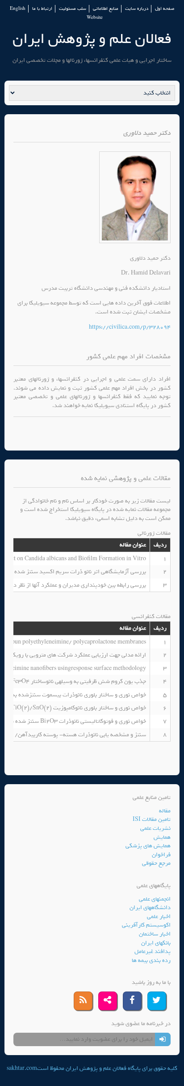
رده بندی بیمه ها (151, 960)
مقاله (165, 811)
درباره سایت (136, 9)
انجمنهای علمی (155, 899)
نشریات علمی (155, 828)
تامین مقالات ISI (152, 819)
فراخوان (161, 854)
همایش (162, 837)
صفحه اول (164, 9)
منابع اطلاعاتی (105, 9)
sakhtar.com (22, 1068)
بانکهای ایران (156, 943)
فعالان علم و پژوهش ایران (92, 38)
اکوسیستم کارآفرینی (146, 925)
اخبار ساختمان (155, 934)
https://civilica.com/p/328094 (130, 327)
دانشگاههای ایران (150, 907)
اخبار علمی (159, 916)
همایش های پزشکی (148, 845)
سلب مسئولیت (72, 9)
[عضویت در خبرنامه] (163, 1039)
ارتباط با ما (42, 9)
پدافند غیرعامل (152, 951)
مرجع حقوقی (156, 863)
